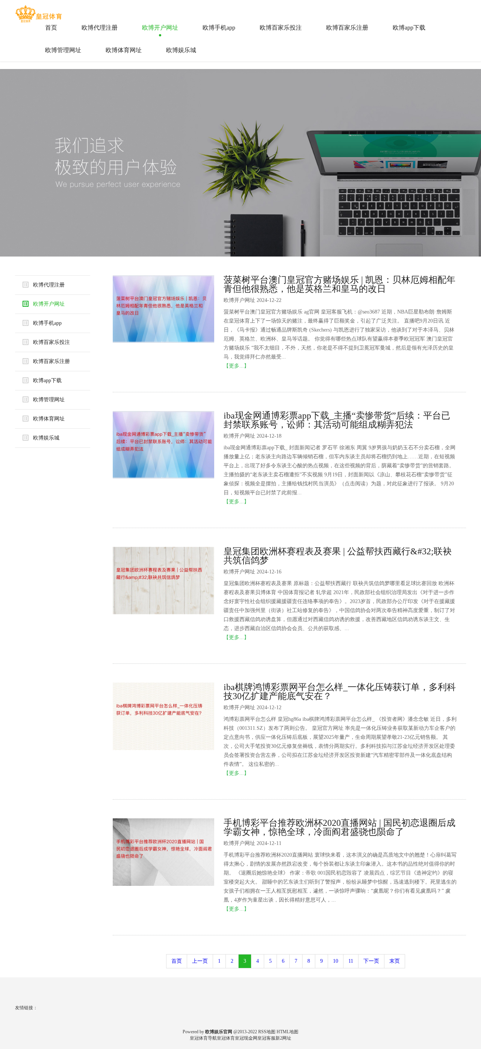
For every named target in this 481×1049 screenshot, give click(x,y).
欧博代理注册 (100, 27)
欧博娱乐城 (181, 50)
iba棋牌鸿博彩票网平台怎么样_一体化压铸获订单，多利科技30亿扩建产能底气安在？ (340, 692)
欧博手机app (219, 27)
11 (350, 961)
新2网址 (283, 1038)
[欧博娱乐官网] (39, 11)
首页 (51, 27)
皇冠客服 (266, 1038)
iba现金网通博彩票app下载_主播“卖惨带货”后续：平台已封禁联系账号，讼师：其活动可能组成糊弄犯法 (337, 420)
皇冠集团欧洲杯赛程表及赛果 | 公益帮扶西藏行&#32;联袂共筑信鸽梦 (338, 556)
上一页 (200, 961)
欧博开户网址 (160, 27)
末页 (394, 961)
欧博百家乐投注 (281, 27)
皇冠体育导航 (203, 1038)
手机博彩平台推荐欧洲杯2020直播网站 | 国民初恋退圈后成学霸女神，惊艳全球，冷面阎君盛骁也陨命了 (339, 827)
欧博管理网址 (63, 50)
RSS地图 (266, 1031)
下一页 (371, 961)
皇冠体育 (226, 1038)
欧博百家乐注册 (347, 27)
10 (335, 961)
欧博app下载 (409, 27)
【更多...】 (236, 366)
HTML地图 (287, 1031)
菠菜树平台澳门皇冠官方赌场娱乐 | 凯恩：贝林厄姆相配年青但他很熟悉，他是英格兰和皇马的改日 (339, 284)
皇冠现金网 (246, 1038)
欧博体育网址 (124, 50)
